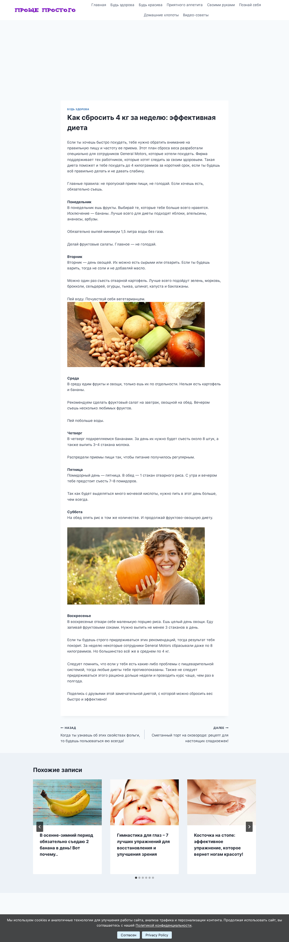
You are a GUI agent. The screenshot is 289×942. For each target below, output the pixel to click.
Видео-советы (196, 15)
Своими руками (221, 5)
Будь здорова (122, 5)
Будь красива (150, 5)
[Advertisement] (144, 51)
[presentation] (67, 802)
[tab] (136, 878)
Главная (98, 5)
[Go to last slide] (39, 827)
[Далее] (249, 827)
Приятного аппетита (185, 5)
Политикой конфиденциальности (163, 925)
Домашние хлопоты (161, 15)
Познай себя (250, 5)
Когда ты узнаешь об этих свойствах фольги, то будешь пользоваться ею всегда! (100, 734)
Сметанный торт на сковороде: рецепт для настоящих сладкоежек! (190, 734)
